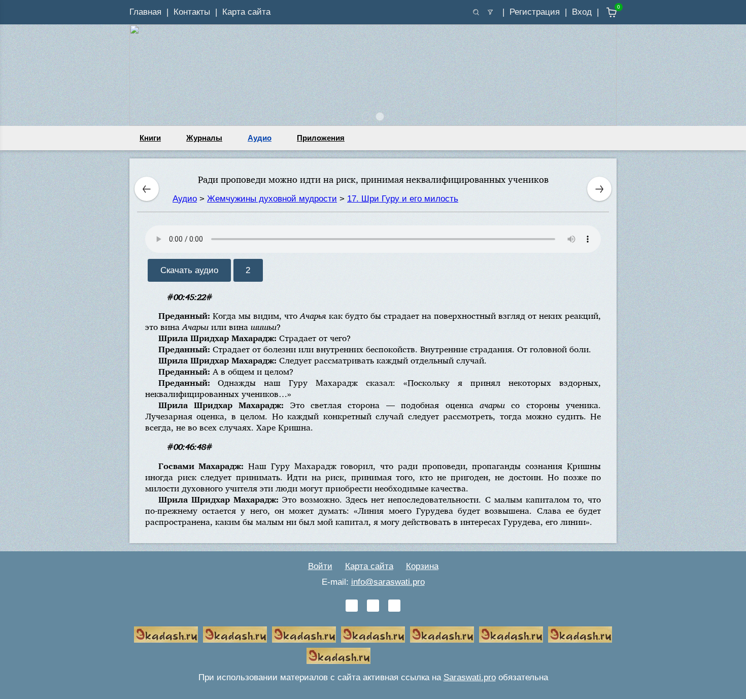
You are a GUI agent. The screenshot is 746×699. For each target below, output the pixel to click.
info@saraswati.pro (388, 582)
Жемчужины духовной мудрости (272, 199)
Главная (145, 12)
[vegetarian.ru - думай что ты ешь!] (235, 634)
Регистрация (535, 12)
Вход (582, 12)
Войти (320, 566)
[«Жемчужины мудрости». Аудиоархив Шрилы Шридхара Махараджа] (511, 634)
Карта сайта (246, 12)
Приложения (321, 138)
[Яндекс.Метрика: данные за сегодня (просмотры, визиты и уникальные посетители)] (407, 656)
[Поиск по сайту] (476, 12)
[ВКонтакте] (352, 606)
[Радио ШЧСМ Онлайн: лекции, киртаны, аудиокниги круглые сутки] (442, 634)
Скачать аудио (189, 270)
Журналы (204, 138)
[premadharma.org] (338, 656)
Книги (150, 138)
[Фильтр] (490, 12)
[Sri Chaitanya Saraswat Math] (166, 634)
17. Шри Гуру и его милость (402, 199)
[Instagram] (394, 606)
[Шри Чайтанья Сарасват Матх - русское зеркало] (373, 634)
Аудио (260, 138)
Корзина (422, 566)
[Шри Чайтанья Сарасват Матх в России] (580, 634)
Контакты (192, 12)
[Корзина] (604, 12)
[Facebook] (373, 606)
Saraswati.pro (470, 677)
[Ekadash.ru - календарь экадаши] (304, 634)
